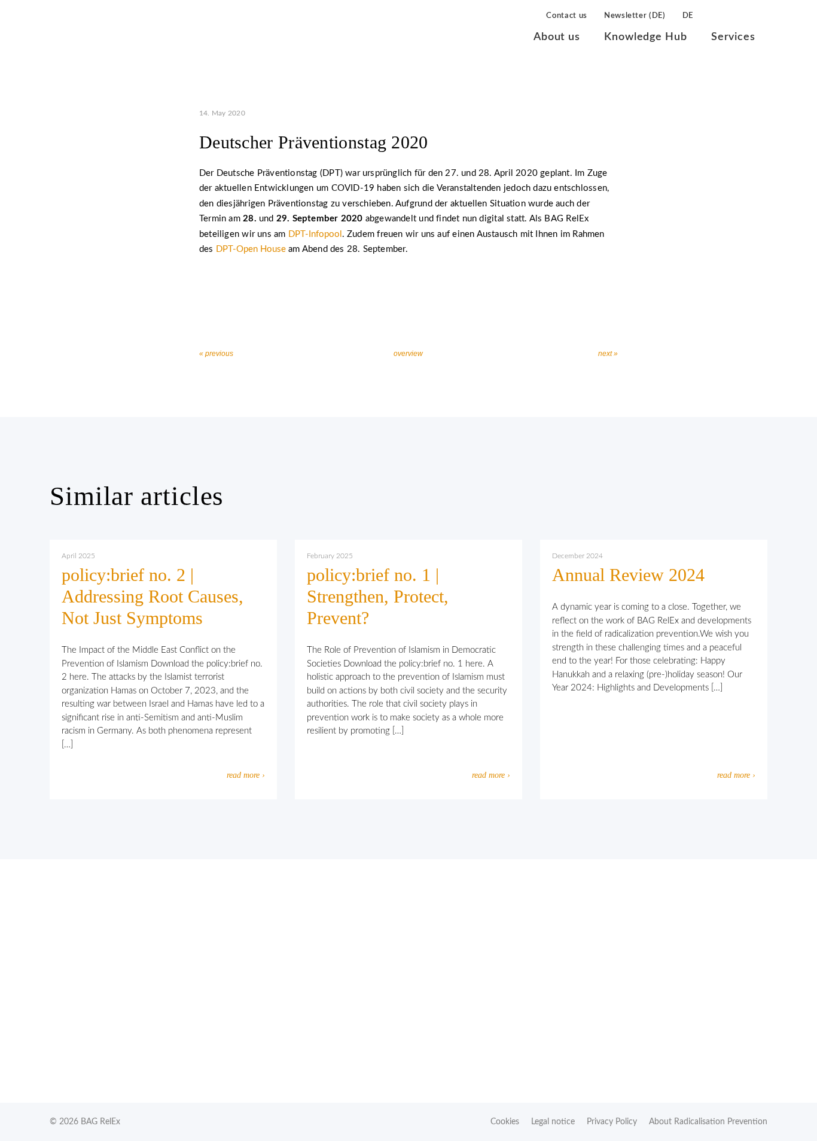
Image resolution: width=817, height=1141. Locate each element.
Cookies (504, 1122)
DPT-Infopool (315, 234)
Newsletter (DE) (635, 16)
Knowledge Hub (645, 37)
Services (733, 37)
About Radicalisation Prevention (708, 1122)
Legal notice (553, 1122)
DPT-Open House (251, 249)
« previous (216, 353)
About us (557, 37)
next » (608, 353)
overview (408, 353)
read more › (246, 775)
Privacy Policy (612, 1122)
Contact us (566, 16)
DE (687, 16)
